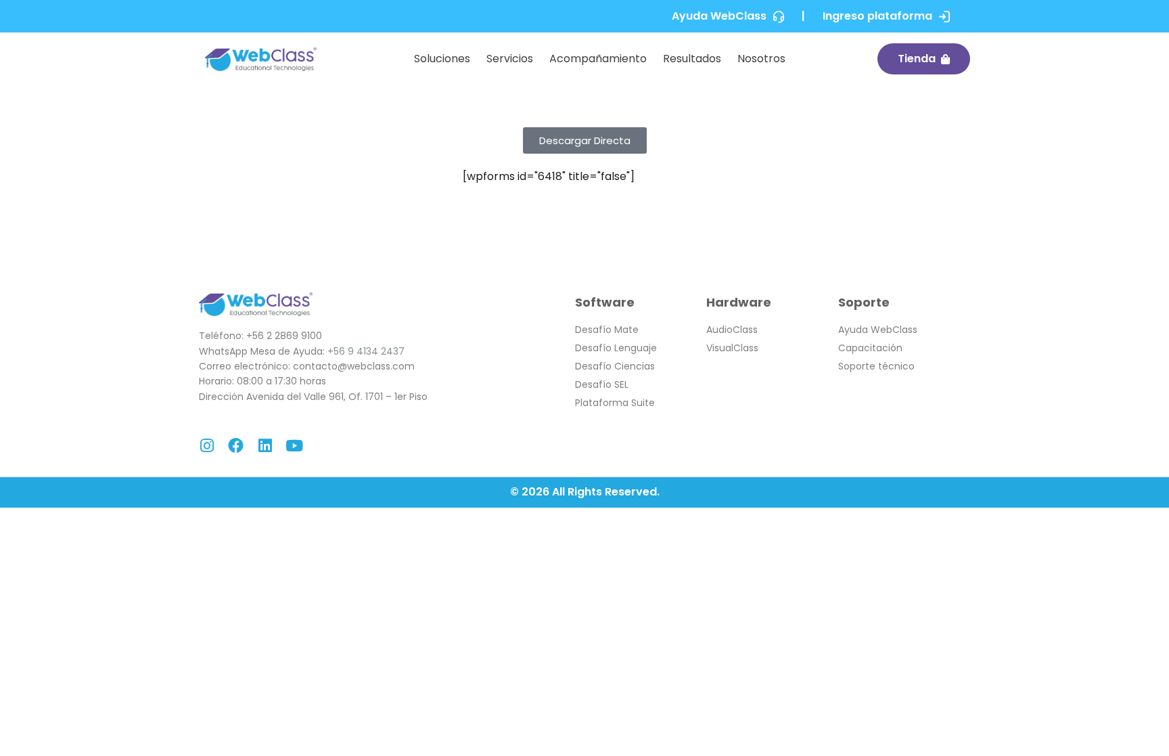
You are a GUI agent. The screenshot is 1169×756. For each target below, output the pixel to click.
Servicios (509, 58)
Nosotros (761, 58)
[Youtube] (294, 445)
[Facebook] (236, 445)
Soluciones (442, 58)
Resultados (692, 58)
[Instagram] (206, 445)
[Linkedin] (265, 445)
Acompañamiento (598, 58)
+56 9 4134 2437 (366, 351)
